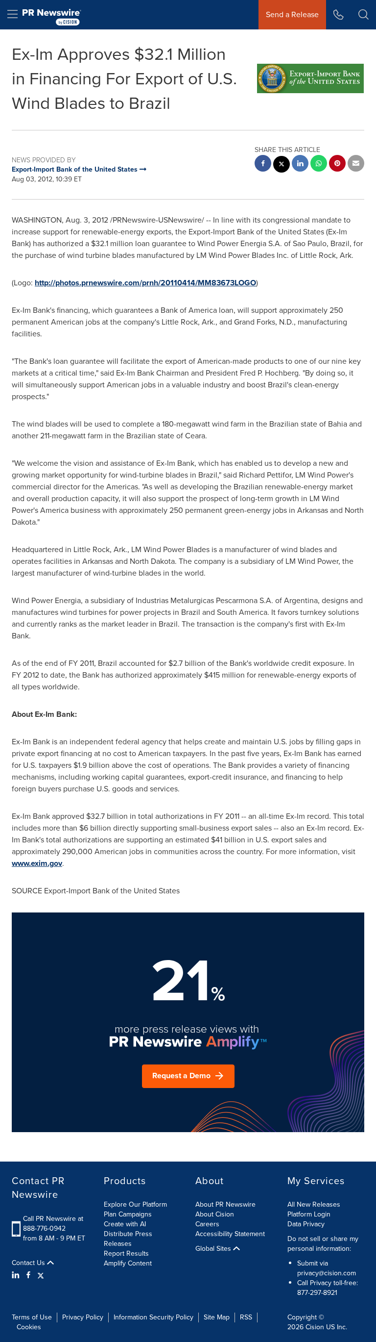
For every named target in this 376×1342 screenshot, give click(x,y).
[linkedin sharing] (300, 164)
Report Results (126, 1253)
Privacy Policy (82, 1317)
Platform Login (308, 1214)
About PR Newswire (225, 1204)
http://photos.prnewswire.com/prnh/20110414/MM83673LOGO (145, 282)
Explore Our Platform (135, 1204)
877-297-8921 (317, 1293)
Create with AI (125, 1224)
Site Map (217, 1317)
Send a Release (292, 14)
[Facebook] (28, 1275)
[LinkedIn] (17, 1275)
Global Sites (214, 1249)
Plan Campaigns (128, 1214)
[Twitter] (41, 1275)
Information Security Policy (153, 1317)
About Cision (214, 1214)
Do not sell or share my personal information (322, 1244)
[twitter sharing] (281, 165)
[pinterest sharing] (337, 164)
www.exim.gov (37, 863)
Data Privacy (306, 1224)
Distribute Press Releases (128, 1239)
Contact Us (29, 1263)
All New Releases (313, 1204)
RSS (246, 1317)
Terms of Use (32, 1317)
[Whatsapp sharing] (318, 164)
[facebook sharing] (263, 164)
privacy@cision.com (326, 1273)
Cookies (29, 1327)
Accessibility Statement (230, 1234)
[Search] (363, 14)
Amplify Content (128, 1263)
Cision (315, 1327)
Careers (207, 1224)
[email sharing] (356, 164)
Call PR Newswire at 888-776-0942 (53, 1224)
